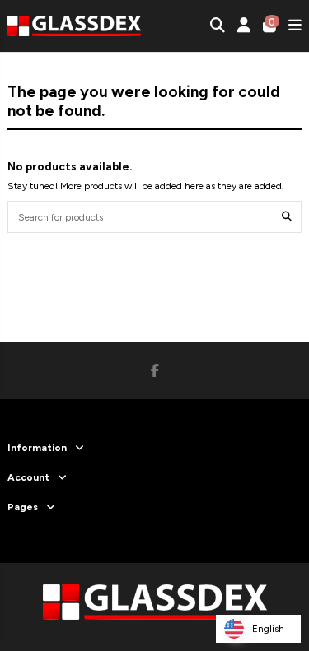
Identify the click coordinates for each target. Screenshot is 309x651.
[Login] (244, 26)
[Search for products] (287, 217)
